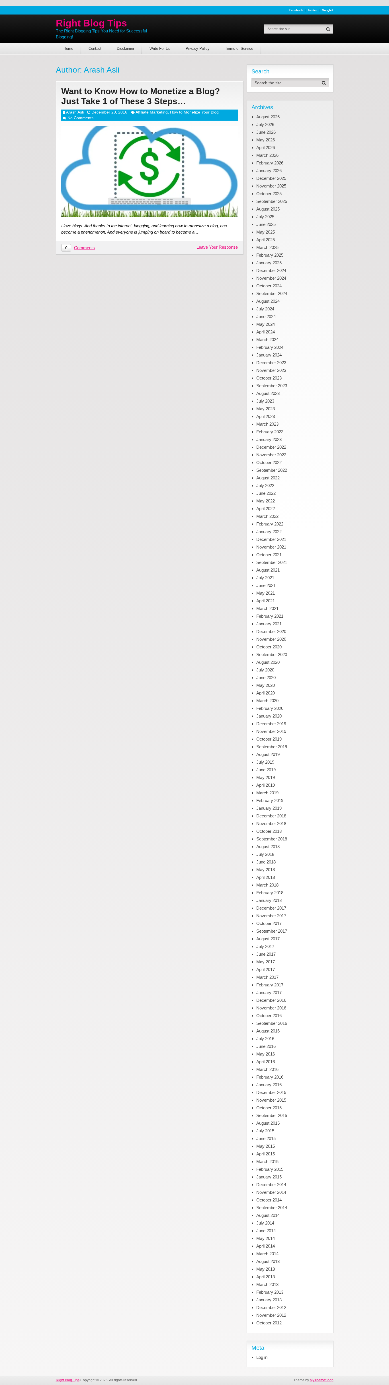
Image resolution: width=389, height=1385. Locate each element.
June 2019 (266, 769)
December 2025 (271, 178)
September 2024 (271, 293)
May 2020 (265, 685)
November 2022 (271, 454)
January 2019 (269, 808)
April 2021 (265, 600)
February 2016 (269, 1077)
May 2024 (265, 324)
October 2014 (269, 1200)
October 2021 (269, 554)
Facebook (296, 10)
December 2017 (271, 908)
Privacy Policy (198, 48)
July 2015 (265, 1130)
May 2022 (265, 500)
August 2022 (268, 477)
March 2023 (267, 424)
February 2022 (269, 524)
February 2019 (269, 800)
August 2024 (268, 301)
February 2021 (269, 616)
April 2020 (265, 693)
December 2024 (271, 270)
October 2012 (269, 1322)
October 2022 (269, 462)
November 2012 (271, 1315)
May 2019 (265, 777)
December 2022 (271, 447)
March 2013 (267, 1284)
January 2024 (269, 355)
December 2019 (271, 723)
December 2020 (271, 631)
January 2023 (269, 439)
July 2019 (265, 762)
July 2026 (265, 124)
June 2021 (266, 585)
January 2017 (269, 992)
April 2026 (265, 147)
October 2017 (269, 923)
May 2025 (265, 232)
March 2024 (267, 339)
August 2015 (268, 1123)
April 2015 (265, 1153)
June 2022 (266, 493)
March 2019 (267, 792)
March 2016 (267, 1069)
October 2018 (269, 831)
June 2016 (266, 1046)
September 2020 (271, 654)
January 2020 (269, 716)
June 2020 (266, 677)
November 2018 (271, 823)
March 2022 (267, 516)
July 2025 (265, 216)
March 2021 (267, 608)
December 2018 (271, 815)
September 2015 (271, 1115)
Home (68, 48)
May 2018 (265, 869)
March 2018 (267, 885)
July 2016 (265, 1038)
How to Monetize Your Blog (194, 112)
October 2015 (269, 1107)
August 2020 (268, 662)
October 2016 (269, 1015)
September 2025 (271, 201)
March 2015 (267, 1161)
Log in (261, 1357)
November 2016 (271, 1007)
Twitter (312, 10)
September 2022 (271, 470)
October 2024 (269, 285)
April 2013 (265, 1276)
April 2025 (265, 239)
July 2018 (265, 854)
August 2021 (268, 570)
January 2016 (269, 1084)
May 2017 (265, 961)
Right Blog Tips (91, 23)
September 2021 (271, 562)
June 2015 (266, 1138)
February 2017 (269, 984)
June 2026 (266, 132)
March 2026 (267, 155)
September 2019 (271, 746)
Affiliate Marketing (152, 112)
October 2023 (269, 378)
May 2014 (265, 1238)
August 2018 (268, 846)
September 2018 (271, 838)
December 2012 (271, 1307)
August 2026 (268, 116)
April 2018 (265, 877)
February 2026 (269, 162)
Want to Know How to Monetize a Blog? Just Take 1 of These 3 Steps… (140, 96)
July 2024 (265, 308)
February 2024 (269, 347)
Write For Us (160, 48)
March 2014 (267, 1253)
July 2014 (265, 1223)
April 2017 (265, 969)
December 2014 (271, 1184)
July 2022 (265, 485)
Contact (95, 48)
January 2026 (269, 170)
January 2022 (269, 531)
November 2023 (271, 370)
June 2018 (266, 862)
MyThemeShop (321, 1380)
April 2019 (265, 785)
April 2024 (265, 331)
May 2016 (265, 1054)
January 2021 (269, 623)
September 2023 (271, 385)
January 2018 (269, 900)
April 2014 (265, 1246)
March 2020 (267, 700)
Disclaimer (125, 48)
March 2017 (267, 977)
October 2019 (269, 739)
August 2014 (268, 1215)
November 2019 (271, 731)
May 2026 (265, 139)
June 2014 (266, 1230)
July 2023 (265, 401)
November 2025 (271, 186)
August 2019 (268, 754)
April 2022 (265, 508)
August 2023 (268, 393)
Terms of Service (239, 48)
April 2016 (265, 1061)
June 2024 (266, 316)
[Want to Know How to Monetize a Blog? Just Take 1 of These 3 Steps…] (149, 171)
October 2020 (269, 646)
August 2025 (268, 209)
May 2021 (265, 593)
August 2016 (268, 1031)
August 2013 (268, 1261)
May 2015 (265, 1146)
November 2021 (271, 547)
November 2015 (271, 1100)
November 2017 (271, 915)
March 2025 (267, 247)
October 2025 (269, 193)
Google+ (327, 10)
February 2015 (269, 1169)
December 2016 (271, 1000)
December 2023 (271, 362)
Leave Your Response (217, 247)
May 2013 (265, 1269)
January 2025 (269, 262)
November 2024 (271, 278)
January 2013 (269, 1299)
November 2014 (271, 1192)
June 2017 (266, 954)
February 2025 (269, 255)
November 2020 (271, 639)
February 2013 (269, 1292)
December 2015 (271, 1092)
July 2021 (265, 577)
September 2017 (271, 931)
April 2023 (265, 416)
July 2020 (265, 669)
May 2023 (265, 408)
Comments (84, 247)
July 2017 (265, 946)
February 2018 (269, 892)
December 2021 (271, 539)
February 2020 (269, 708)
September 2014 (271, 1207)
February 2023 (269, 431)
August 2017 (268, 938)
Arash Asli (75, 112)
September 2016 (271, 1023)
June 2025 (266, 224)
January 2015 (269, 1176)
